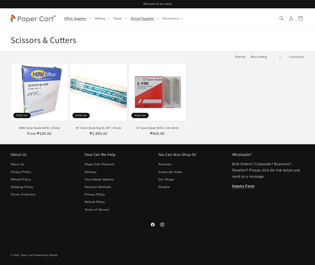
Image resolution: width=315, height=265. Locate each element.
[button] (77, 18)
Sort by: (240, 56)
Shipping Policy (22, 187)
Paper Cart (27, 255)
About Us (17, 164)
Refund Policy (21, 179)
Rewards (164, 164)
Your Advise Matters (99, 179)
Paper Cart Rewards (100, 164)
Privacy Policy (21, 172)
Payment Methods (98, 187)
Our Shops (166, 179)
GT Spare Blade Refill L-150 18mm (157, 128)
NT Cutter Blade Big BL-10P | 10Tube (98, 128)
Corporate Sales (170, 172)
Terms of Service (23, 194)
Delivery (91, 172)
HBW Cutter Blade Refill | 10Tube (39, 128)
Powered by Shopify (46, 255)
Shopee (164, 187)
